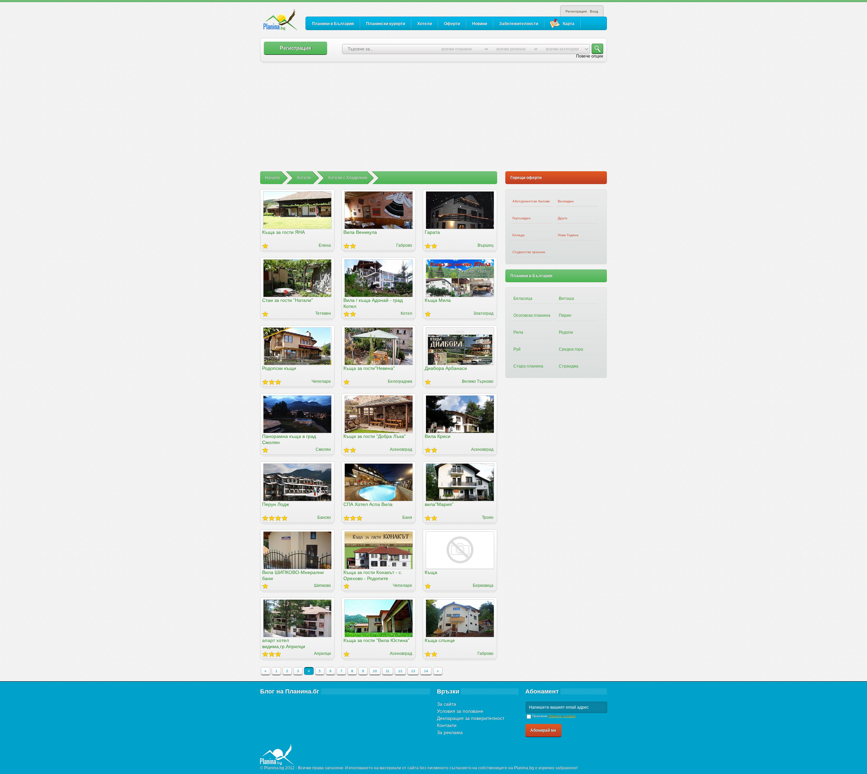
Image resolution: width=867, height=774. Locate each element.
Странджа (568, 366)
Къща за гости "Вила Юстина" (376, 640)
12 (400, 671)
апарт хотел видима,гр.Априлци (283, 643)
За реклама (450, 732)
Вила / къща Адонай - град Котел (373, 303)
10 (375, 671)
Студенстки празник (528, 252)
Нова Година (568, 235)
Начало (272, 177)
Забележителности (518, 23)
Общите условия (561, 716)
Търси (597, 49)
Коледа (518, 235)
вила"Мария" (439, 504)
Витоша (566, 298)
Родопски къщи (279, 368)
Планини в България (333, 23)
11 (387, 671)
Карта (568, 23)
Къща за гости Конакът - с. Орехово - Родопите (372, 575)
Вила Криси (437, 436)
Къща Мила (438, 300)
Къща (431, 572)
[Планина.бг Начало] (280, 20)
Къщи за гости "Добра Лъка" (374, 436)
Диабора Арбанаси (446, 368)
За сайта (446, 704)
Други (562, 218)
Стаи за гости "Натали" (287, 300)
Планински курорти (385, 23)
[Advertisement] (433, 120)
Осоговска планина (531, 315)
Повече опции (589, 56)
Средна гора (571, 349)
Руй (517, 349)
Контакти (447, 725)
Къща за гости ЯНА (283, 232)
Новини (479, 23)
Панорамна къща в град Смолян (289, 439)
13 (413, 671)
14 (426, 671)
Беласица (522, 298)
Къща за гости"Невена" (369, 368)
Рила (518, 332)
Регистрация (576, 11)
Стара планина (528, 366)
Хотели (424, 23)
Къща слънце (440, 640)
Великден (566, 201)
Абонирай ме (543, 730)
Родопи (566, 332)
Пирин (565, 315)
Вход (594, 11)
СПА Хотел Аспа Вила (368, 504)
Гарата (432, 232)
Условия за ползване (460, 711)
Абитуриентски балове (531, 201)
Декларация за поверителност (470, 718)
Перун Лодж (275, 504)
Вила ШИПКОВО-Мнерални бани (293, 575)
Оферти (452, 23)
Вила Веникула (360, 232)
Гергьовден (521, 218)
